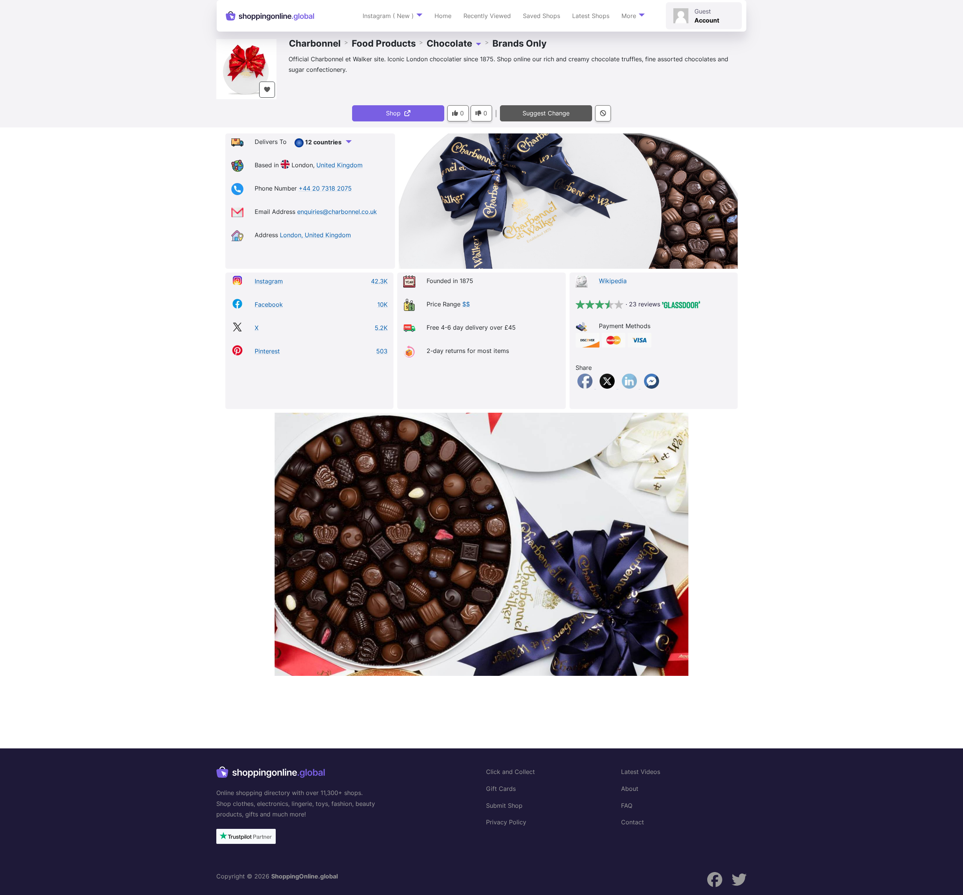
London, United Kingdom (315, 235)
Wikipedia (613, 281)
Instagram (269, 281)
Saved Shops (541, 16)
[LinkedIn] (630, 386)
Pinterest (267, 351)
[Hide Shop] (603, 113)
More (628, 16)
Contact (632, 822)
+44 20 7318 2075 (325, 188)
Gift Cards (501, 788)
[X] (608, 386)
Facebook (269, 304)
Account (706, 20)
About (629, 788)
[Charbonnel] (246, 68)
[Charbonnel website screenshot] (481, 544)
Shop (395, 113)
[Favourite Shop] (267, 90)
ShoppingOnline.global (304, 876)
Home (442, 16)
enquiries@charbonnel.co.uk (337, 211)
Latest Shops (590, 16)
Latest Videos (640, 771)
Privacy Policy (506, 822)
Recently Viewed (487, 16)
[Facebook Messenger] (651, 386)
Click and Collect (510, 771)
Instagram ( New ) (388, 16)
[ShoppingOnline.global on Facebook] (714, 880)
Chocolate (449, 43)
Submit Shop (504, 805)
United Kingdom (339, 165)
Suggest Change (546, 113)
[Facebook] (586, 386)
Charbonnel (315, 43)
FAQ (626, 805)
